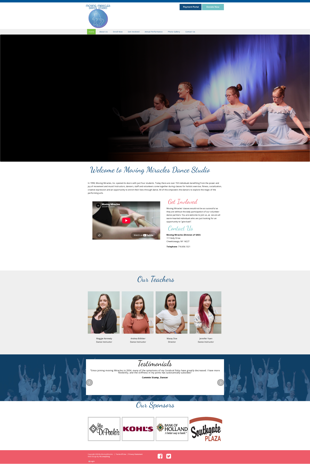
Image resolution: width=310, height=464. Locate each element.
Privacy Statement (135, 454)
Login (92, 461)
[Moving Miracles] (98, 16)
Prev (89, 382)
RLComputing (105, 456)
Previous (3, 94)
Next (307, 94)
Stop (90, 350)
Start (89, 350)
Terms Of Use (121, 454)
